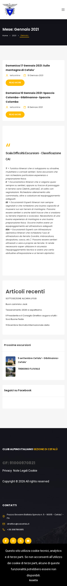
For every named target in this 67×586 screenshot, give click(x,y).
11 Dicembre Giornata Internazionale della (27, 325)
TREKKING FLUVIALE (29, 368)
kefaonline (15, 75)
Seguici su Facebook (17, 390)
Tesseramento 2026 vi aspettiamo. (24, 309)
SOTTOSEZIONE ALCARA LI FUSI (21, 298)
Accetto (33, 580)
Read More (15, 82)
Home (5, 35)
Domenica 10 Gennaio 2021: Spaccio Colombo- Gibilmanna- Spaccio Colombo (30, 97)
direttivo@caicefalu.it (18, 523)
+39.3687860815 (15, 529)
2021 (14, 35)
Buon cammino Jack (16, 304)
